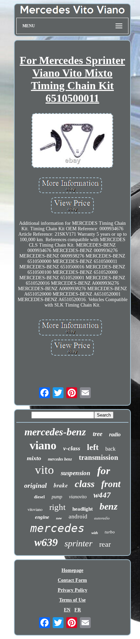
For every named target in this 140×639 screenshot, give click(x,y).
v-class (71, 448)
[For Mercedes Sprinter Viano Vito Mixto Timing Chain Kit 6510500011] (72, 141)
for (103, 471)
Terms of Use (72, 600)
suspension (75, 473)
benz (109, 506)
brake (61, 485)
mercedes (57, 528)
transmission (98, 457)
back (110, 449)
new (59, 518)
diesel (39, 496)
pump (57, 496)
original (35, 485)
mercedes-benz (55, 431)
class (84, 483)
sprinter (78, 543)
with (94, 533)
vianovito (78, 496)
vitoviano (35, 509)
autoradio (102, 518)
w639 (46, 542)
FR (77, 609)
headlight (82, 509)
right (57, 507)
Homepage (72, 570)
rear (105, 544)
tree (97, 433)
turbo (110, 531)
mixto (34, 458)
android (78, 516)
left (93, 447)
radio (115, 434)
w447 (102, 495)
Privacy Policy (72, 590)
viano (43, 445)
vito (44, 470)
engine (42, 517)
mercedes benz (60, 459)
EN (67, 609)
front (111, 484)
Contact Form (72, 580)
